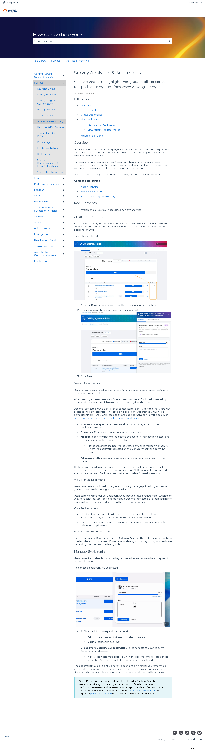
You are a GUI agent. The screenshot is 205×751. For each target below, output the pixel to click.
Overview (86, 105)
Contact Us (195, 2)
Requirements (89, 110)
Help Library (39, 61)
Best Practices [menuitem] (45, 154)
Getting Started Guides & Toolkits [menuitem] (43, 75)
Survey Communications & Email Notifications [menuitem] (47, 163)
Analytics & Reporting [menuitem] (50, 121)
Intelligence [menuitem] (41, 234)
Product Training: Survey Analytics (100, 196)
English (193, 748)
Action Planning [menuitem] (46, 115)
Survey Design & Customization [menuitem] (46, 102)
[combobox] (100, 41)
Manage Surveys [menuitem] (46, 109)
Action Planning (90, 187)
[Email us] (199, 733)
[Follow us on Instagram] (187, 733)
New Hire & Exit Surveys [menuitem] (50, 127)
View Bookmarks (90, 119)
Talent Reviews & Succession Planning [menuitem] (45, 209)
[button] (63, 74)
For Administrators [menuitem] (47, 148)
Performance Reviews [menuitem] (46, 184)
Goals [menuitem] (37, 195)
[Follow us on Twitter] (181, 733)
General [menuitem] (38, 222)
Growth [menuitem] (38, 216)
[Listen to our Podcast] (193, 733)
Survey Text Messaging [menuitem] (50, 172)
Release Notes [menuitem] (42, 228)
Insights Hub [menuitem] (41, 261)
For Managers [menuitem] (45, 142)
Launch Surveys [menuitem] (46, 89)
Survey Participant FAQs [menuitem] (47, 135)
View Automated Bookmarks (104, 130)
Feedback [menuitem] (39, 190)
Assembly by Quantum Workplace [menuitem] (46, 253)
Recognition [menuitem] (41, 201)
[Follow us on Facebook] (175, 733)
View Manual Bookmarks (101, 125)
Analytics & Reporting (77, 61)
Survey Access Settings (94, 191)
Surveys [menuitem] (38, 83)
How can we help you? (57, 34)
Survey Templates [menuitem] (47, 94)
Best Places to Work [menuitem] (45, 240)
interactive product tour (143, 690)
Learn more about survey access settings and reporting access (108, 418)
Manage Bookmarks (92, 136)
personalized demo (101, 693)
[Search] (169, 41)
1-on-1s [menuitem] (37, 178)
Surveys (55, 61)
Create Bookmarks (91, 114)
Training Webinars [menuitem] (44, 246)
